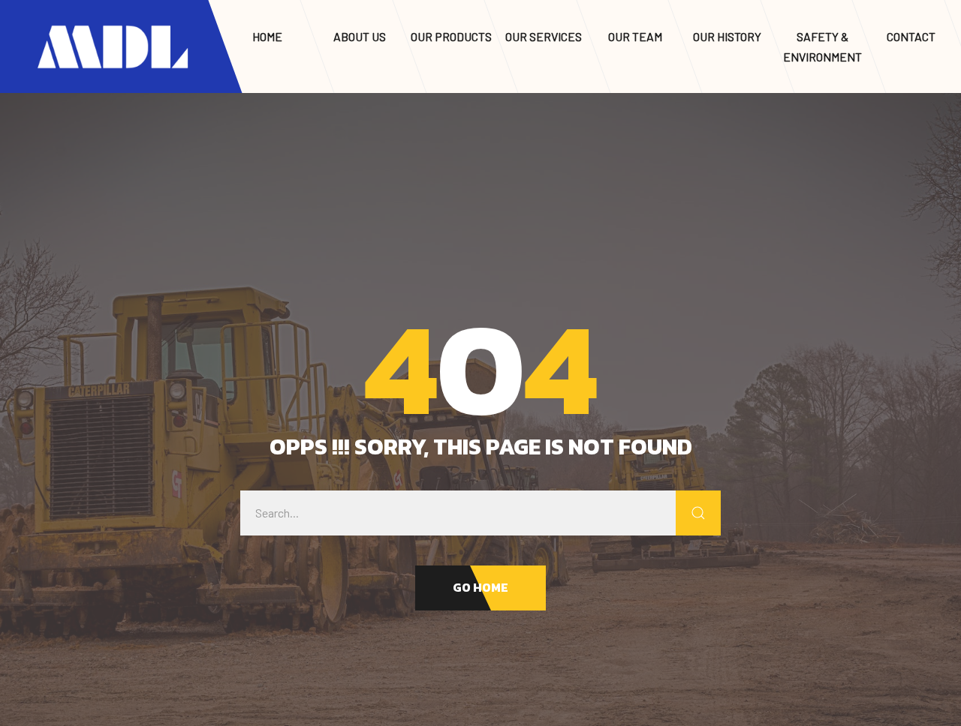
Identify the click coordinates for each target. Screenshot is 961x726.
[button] (480, 588)
